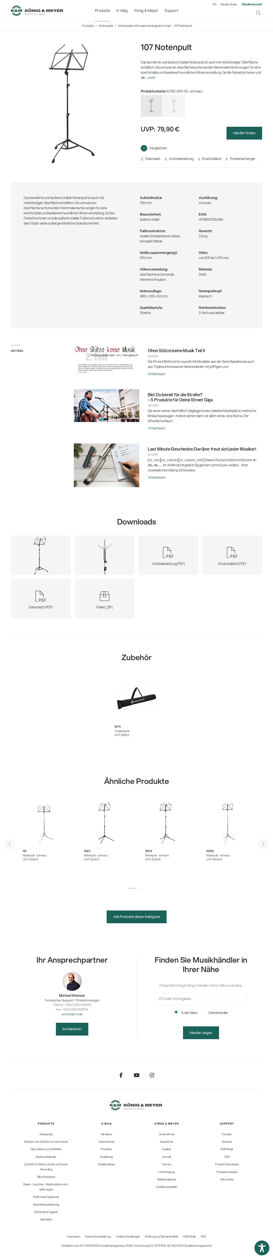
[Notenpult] (174, 106)
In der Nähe (189, 1012)
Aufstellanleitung (180, 158)
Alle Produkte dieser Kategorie (136, 916)
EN (214, 4)
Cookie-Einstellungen (128, 1236)
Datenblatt (152, 158)
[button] (132, 888)
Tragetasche (122, 731)
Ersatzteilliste (211, 158)
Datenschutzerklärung (98, 1236)
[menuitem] (102, 10)
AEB (203, 1236)
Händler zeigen (201, 1032)
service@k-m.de (72, 1014)
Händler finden (228, 4)
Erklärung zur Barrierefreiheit (161, 1236)
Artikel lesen (157, 373)
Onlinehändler (218, 1012)
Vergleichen (158, 147)
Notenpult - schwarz (34, 855)
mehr (152, 77)
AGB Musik (189, 1236)
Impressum (73, 1236)
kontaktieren (72, 1028)
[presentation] (9, 844)
